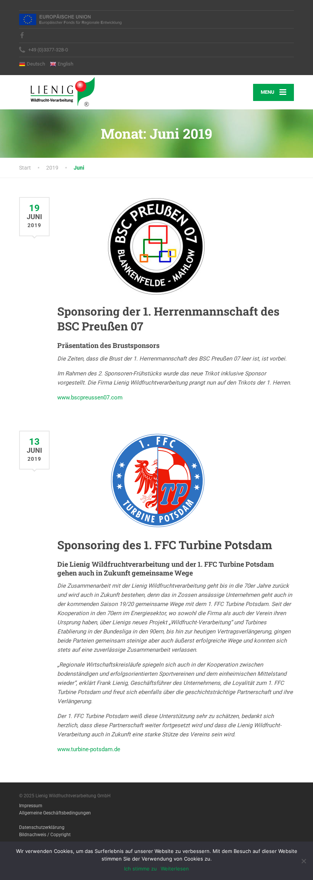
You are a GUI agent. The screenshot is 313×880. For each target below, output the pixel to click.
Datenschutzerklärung (42, 827)
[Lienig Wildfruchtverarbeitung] (57, 91)
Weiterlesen (175, 869)
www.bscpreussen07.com (90, 397)
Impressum (30, 805)
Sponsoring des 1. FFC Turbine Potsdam (164, 544)
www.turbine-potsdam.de (88, 749)
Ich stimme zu (140, 869)
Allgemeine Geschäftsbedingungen (55, 813)
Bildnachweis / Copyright (45, 834)
